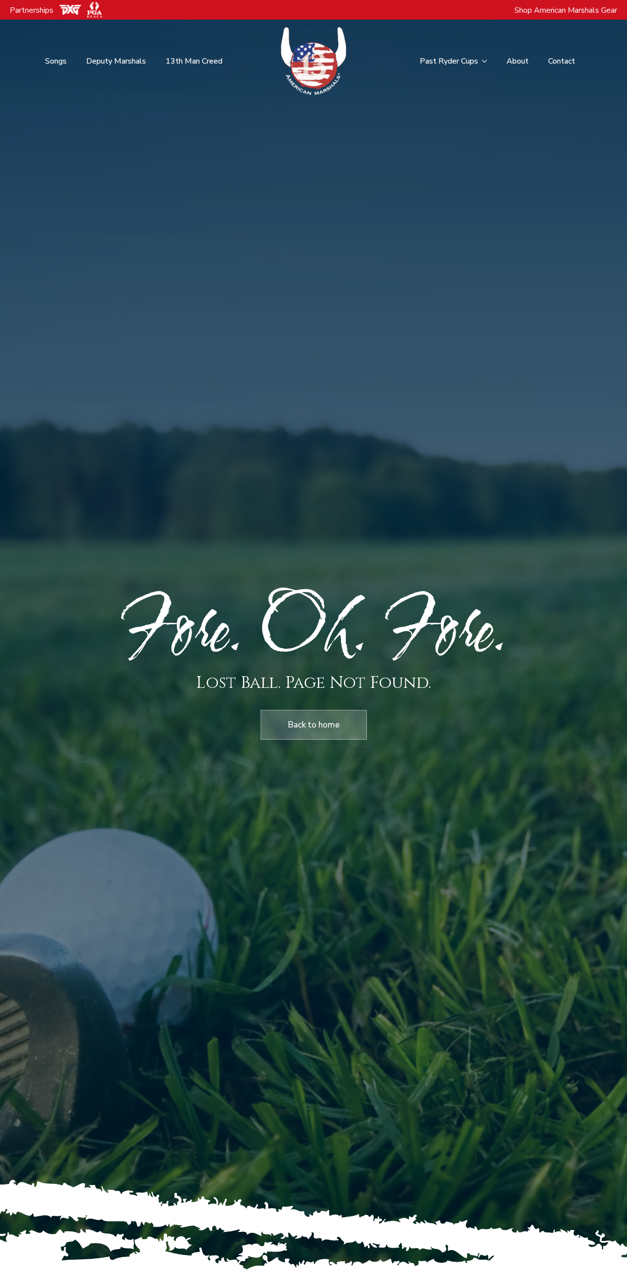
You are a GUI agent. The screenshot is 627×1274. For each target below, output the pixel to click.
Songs (56, 61)
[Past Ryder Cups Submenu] (487, 61)
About (517, 61)
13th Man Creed (194, 61)
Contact (561, 61)
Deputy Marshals (116, 61)
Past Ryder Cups (449, 61)
